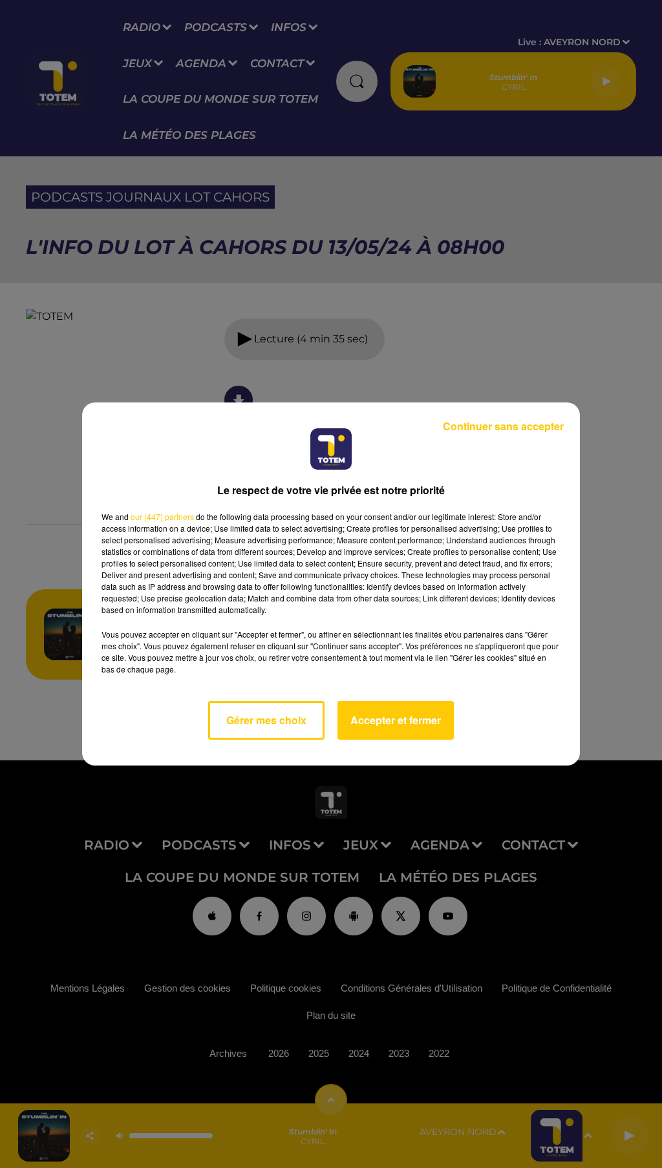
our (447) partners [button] (162, 516)
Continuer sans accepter (503, 426)
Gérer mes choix (266, 720)
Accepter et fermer (395, 720)
